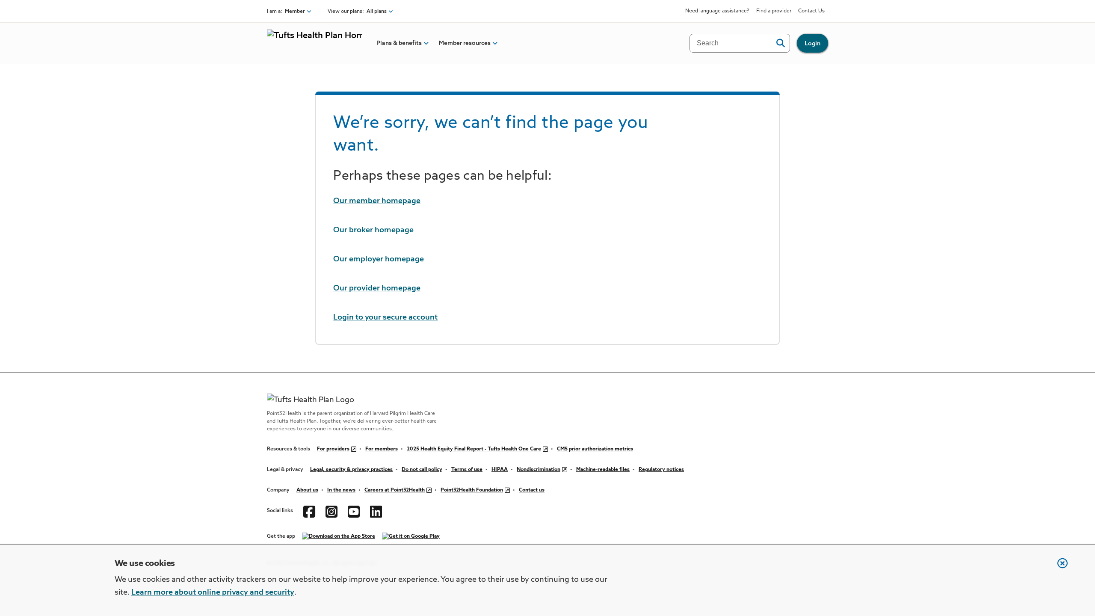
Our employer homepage (378, 259)
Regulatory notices (661, 469)
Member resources (465, 43)
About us (307, 490)
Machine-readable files (603, 469)
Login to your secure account (385, 317)
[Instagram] (331, 510)
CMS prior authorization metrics (595, 449)
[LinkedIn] (376, 510)
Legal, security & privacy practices (351, 469)
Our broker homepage (373, 230)
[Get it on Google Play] (411, 536)
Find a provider (773, 11)
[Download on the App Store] (338, 536)
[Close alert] (1058, 567)
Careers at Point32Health (394, 490)
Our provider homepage (376, 288)
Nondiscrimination (538, 469)
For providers (333, 449)
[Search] (780, 43)
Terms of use (466, 469)
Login (812, 44)
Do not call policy (422, 469)
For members (381, 449)
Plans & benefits (399, 43)
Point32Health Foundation (472, 490)
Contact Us (811, 11)
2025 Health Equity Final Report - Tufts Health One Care (474, 449)
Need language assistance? (717, 11)
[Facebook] (309, 510)
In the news (341, 490)
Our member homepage (376, 201)
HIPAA (499, 469)
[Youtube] (353, 510)
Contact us (532, 490)
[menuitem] (399, 43)
